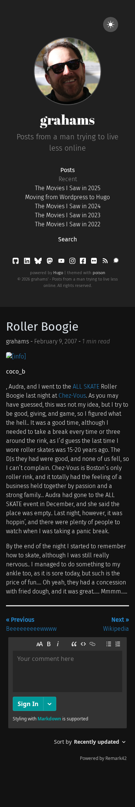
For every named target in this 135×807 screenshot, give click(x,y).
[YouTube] (62, 262)
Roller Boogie (42, 326)
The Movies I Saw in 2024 (67, 206)
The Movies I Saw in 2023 (67, 215)
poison (99, 272)
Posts (67, 170)
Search (67, 239)
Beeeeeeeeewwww (31, 624)
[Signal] (116, 262)
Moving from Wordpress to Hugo (67, 197)
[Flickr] (94, 262)
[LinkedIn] (28, 262)
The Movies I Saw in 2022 (67, 224)
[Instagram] (73, 262)
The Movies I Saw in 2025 (67, 188)
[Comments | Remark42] (67, 700)
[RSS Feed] (106, 262)
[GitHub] (16, 262)
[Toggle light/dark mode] (110, 24)
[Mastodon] (50, 262)
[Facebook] (83, 262)
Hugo (58, 272)
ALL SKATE (86, 386)
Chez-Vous (72, 395)
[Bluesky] (38, 262)
